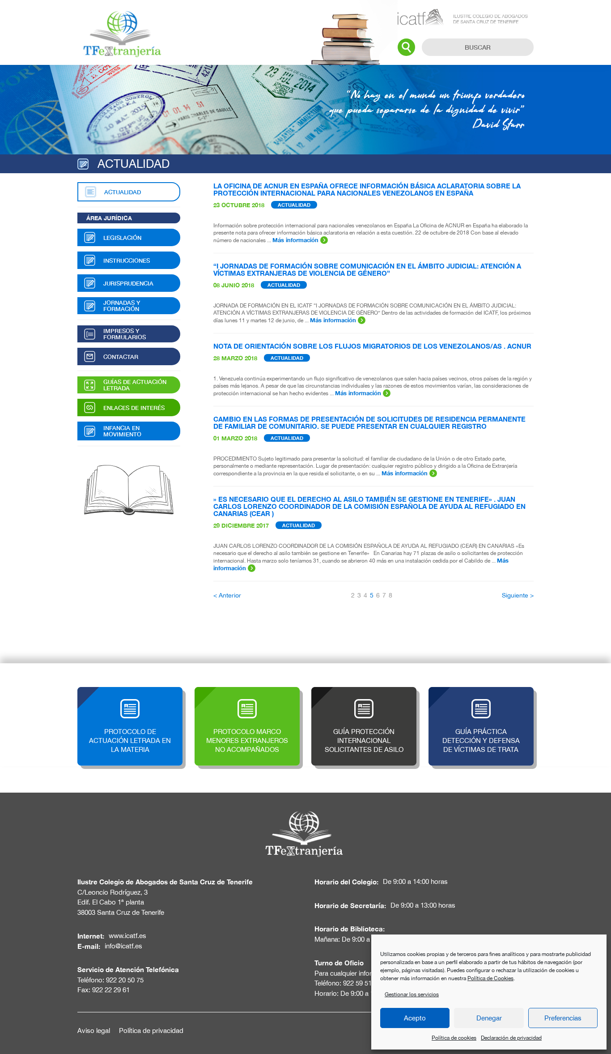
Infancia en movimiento (122, 431)
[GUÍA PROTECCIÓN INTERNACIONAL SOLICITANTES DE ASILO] (363, 692)
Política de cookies (454, 1038)
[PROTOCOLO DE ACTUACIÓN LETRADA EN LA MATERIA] (129, 692)
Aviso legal (93, 1030)
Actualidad (122, 192)
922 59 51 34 (362, 983)
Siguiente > (518, 595)
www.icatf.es (127, 935)
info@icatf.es (123, 946)
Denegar (489, 1018)
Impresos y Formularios (124, 334)
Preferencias (562, 1018)
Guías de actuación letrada (134, 385)
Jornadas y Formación (121, 305)
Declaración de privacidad (511, 1038)
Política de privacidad (151, 1030)
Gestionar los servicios (412, 994)
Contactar (120, 356)
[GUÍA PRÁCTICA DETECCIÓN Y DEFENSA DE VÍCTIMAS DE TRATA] (481, 692)
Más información (296, 239)
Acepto (415, 1018)
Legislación (122, 237)
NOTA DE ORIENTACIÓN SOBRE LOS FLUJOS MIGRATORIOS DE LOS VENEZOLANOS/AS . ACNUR (372, 346)
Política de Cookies (490, 978)
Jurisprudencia (128, 283)
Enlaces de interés (134, 407)
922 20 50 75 (125, 980)
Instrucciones (126, 260)
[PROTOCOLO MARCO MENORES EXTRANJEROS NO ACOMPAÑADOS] (247, 692)
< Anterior (227, 595)
